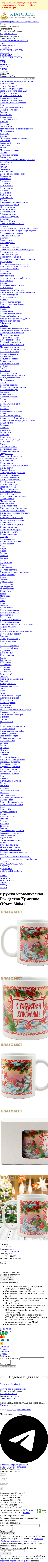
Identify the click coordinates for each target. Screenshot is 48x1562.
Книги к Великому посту (11, 802)
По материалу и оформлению (13, 508)
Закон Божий (6, 126)
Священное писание (9, 110)
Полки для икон (7, 574)
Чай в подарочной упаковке (12, 759)
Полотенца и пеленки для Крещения (16, 624)
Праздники (5, 219)
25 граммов (5, 667)
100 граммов (5, 660)
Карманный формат (9, 354)
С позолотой (5, 705)
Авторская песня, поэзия (11, 840)
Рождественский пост (10, 771)
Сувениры (4, 788)
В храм (3, 548)
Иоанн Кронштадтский (10, 480)
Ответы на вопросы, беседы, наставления (19, 228)
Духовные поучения (9, 845)
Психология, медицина (10, 257)
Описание (4, 1351)
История (4, 245)
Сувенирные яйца (8, 729)
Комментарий (6, 1531)
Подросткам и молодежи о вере (14, 328)
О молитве (5, 140)
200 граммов (5, 665)
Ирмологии (5, 145)
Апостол (4, 122)
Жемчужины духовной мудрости (15, 318)
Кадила (3, 553)
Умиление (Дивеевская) (11, 456)
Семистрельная (7, 437)
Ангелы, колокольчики (10, 781)
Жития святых (6, 186)
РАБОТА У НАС (7, 67)
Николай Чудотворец (9, 470)
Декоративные (6, 653)
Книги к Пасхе (7, 809)
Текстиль (4, 555)
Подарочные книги (9, 712)
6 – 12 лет (4, 368)
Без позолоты (6, 707)
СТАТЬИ (4, 71)
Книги (3, 776)
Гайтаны (4, 558)
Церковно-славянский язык (12, 174)
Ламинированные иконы (11, 517)
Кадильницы (6, 563)
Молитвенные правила (10, 150)
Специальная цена (8, 93)
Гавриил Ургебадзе (8, 487)
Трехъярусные (6, 586)
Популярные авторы (9, 359)
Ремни (3, 745)
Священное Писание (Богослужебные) (17, 159)
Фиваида (4, 676)
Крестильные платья (9, 622)
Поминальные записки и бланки (15, 572)
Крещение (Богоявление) (11, 797)
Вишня (3, 603)
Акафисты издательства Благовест (15, 278)
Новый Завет (6, 117)
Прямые (3, 577)
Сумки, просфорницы (10, 638)
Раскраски (4, 392)
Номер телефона (7, 1525)
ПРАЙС (3, 62)
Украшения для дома (9, 790)
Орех (2, 600)
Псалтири (4, 271)
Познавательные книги (10, 404)
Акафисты (4, 133)
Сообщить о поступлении (7, 1278)
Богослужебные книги (10, 143)
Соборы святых (7, 499)
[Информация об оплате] (24, 1339)
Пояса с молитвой (8, 641)
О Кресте (4, 325)
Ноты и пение (6, 171)
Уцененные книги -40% (11, 95)
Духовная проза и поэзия (11, 233)
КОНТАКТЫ (5, 64)
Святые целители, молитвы (12, 349)
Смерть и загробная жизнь (12, 223)
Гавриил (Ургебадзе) (9, 316)
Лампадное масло (8, 683)
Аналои (3, 551)
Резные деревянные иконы (12, 520)
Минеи (3, 148)
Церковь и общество (9, 247)
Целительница (6, 463)
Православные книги (9, 363)
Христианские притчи (10, 235)
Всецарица (5, 442)
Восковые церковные (9, 646)
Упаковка (4, 793)
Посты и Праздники (9, 295)
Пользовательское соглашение (13, 1467)
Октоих (3, 152)
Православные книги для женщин (15, 330)
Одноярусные (6, 582)
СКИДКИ (4, 48)
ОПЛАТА (4, 52)
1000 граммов (6, 662)
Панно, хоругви (7, 544)
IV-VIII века (5, 193)
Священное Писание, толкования (15, 857)
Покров (3, 444)
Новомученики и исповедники (14, 202)
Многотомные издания (10, 335)
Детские (3, 299)
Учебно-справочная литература (14, 264)
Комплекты (5, 306)
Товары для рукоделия (10, 762)
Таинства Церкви (8, 221)
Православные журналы (11, 411)
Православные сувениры (11, 714)
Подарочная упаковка (10, 766)
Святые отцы (6, 183)
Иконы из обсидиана (9, 534)
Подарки (4, 778)
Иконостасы (5, 591)
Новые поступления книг (11, 100)
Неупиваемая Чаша (8, 449)
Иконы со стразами (8, 527)
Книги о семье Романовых (12, 344)
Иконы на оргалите (9, 532)
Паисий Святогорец (9, 484)
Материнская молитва (10, 321)
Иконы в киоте (7, 515)
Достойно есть (6, 461)
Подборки (4, 309)
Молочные (5, 596)
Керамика (4, 717)
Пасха (2, 807)
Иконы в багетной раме (10, 529)
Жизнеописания (7, 207)
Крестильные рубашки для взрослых (16, 631)
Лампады (4, 565)
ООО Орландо (12, 1251)
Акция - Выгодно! (8, 86)
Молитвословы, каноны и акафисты (16, 129)
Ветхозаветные (7, 188)
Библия (3, 112)
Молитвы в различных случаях (14, 138)
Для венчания (6, 608)
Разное (3, 854)
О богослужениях (8, 214)
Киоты (3, 691)
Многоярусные (7, 589)
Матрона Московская (9, 489)
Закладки (4, 743)
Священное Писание (9, 269)
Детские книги (7, 361)
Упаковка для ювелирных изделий (15, 710)
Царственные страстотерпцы (13, 496)
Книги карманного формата (12, 304)
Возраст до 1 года (8, 627)
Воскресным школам (9, 352)
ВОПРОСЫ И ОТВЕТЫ (11, 57)
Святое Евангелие (8, 119)
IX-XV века (5, 195)
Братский (4, 681)
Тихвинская (5, 432)
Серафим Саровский (9, 477)
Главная (3, 887)
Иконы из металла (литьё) (11, 525)
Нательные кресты (8, 700)
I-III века (4, 190)
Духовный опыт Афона (10, 342)
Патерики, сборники (9, 205)
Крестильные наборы (9, 612)
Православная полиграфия (12, 731)
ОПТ (2, 59)
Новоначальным (7, 212)
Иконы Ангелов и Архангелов (14, 465)
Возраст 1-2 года (7, 629)
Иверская (4, 427)
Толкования (5, 176)
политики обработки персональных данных (21, 1539)
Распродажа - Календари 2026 (13, 91)
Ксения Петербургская (10, 491)
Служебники (6, 162)
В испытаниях (6, 311)
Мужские (4, 747)
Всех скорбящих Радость (11, 439)
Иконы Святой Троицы (10, 416)
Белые (3, 593)
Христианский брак (9, 254)
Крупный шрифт (7, 356)
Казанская (4, 425)
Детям (3, 783)
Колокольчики (6, 721)
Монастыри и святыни (10, 849)
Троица (3, 828)
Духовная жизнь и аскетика (12, 285)
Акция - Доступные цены (11, 88)
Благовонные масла (9, 686)
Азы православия (8, 209)
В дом (2, 560)
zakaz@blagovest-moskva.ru (19, 1410)
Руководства (5, 157)
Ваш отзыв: (5, 1364)
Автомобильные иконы (10, 541)
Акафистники (6, 280)
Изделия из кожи (7, 740)
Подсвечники (6, 567)
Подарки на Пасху (8, 812)
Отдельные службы (9, 155)
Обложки (4, 755)
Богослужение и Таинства (12, 290)
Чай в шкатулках (7, 795)
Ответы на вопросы (9, 297)
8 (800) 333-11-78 (7, 38)
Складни (4, 536)
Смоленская (5, 430)
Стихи (3, 382)
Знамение (4, 435)
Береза (3, 598)
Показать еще (6, 1329)
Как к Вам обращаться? (10, 1523)
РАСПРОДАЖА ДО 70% (11, 50)
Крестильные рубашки (10, 619)
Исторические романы (10, 340)
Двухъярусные (6, 584)
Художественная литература (13, 387)
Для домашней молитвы (11, 648)
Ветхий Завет (6, 114)
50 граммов (5, 669)
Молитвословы (7, 131)
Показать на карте (8, 1405)
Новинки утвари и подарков (13, 103)
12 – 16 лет (5, 370)
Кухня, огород (6, 261)
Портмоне (4, 752)
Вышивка (4, 823)
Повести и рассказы (9, 385)
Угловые (4, 579)
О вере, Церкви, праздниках (13, 375)
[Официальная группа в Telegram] (24, 1462)
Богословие (5, 178)
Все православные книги (11, 107)
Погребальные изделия (10, 634)
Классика (4, 408)
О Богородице (6, 323)
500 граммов (5, 672)
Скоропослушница (8, 446)
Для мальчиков (6, 615)
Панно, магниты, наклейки (12, 726)
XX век (3, 200)
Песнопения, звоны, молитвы (13, 852)
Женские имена (7, 503)
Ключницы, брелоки (9, 757)
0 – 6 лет (4, 366)
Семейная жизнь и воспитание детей (17, 250)
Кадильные (5, 650)
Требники (4, 164)
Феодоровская (6, 453)
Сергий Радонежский (10, 475)
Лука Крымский (7, 482)
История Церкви (7, 242)
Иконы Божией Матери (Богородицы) (17, 420)
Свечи (3, 643)
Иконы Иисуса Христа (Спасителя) (16, 418)
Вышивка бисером (8, 764)
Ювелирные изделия (9, 698)
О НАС (3, 69)
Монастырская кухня (9, 347)
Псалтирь (4, 124)
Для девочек (5, 617)
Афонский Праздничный (11, 679)
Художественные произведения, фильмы (18, 859)
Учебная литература (9, 389)
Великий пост (6, 800)
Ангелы (3, 719)
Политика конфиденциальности (14, 1464)
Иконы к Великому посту (11, 804)
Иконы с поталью (8, 522)
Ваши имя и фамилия (9, 1359)
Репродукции (6, 240)
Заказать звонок (7, 1534)
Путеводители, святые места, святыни (17, 259)
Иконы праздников (8, 506)
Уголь (2, 688)
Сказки (3, 399)
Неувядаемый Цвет (9, 458)
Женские (4, 750)
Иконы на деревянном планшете (15, 513)
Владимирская (6, 423)
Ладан (3, 657)
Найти (31, 79)
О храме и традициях (9, 216)
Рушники (4, 636)
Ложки (3, 724)
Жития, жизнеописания (10, 378)
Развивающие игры (9, 736)
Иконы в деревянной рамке (12, 510)
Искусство (5, 238)
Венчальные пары (8, 539)
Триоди (3, 167)
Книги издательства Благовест (14, 266)
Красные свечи (7, 816)
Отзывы (3, 1354)
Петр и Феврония (8, 494)
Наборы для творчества (10, 738)
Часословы (5, 169)
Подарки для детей (8, 733)
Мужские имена (7, 501)
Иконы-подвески (7, 702)
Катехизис (4, 226)
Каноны (3, 136)
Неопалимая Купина (9, 451)
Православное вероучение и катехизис (17, 292)
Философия (5, 181)
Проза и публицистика (10, 302)
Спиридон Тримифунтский (12, 472)
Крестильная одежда (9, 610)
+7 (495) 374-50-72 (8, 33)
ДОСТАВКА (6, 55)
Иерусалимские (7, 655)
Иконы (3, 814)
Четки (2, 693)
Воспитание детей (8, 252)
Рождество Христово (9, 774)
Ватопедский (6, 674)
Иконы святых (6, 468)
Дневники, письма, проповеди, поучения (18, 231)
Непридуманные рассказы (12, 333)
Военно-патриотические (11, 314)
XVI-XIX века (6, 197)
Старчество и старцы (9, 337)
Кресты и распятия (8, 570)
